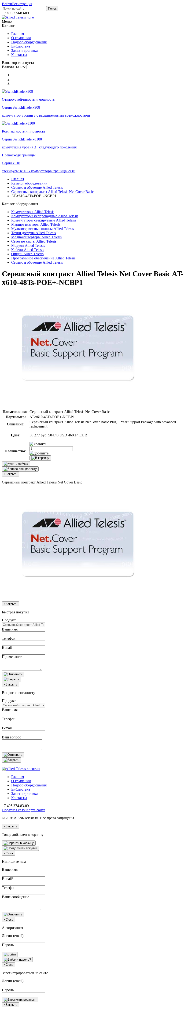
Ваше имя (10, 629)
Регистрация (22, 4)
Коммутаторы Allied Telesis (32, 212)
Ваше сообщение (15, 897)
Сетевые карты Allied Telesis (33, 241)
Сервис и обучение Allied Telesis (37, 187)
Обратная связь (14, 810)
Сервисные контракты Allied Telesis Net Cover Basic (52, 192)
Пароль (8, 945)
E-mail (7, 647)
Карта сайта (35, 810)
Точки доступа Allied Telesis (33, 233)
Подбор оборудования (29, 42)
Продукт (9, 620)
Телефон (8, 638)
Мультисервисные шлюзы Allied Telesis (42, 229)
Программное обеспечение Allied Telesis (43, 258)
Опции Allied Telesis (27, 254)
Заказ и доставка (24, 50)
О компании (21, 38)
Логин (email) (12, 936)
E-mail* (8, 879)
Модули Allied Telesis (28, 245)
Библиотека (20, 46)
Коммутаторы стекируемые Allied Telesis (43, 220)
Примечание (12, 657)
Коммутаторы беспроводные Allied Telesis (44, 216)
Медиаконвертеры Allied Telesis (36, 237)
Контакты (19, 55)
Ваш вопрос (11, 737)
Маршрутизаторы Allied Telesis (35, 224)
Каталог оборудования (29, 183)
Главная (17, 34)
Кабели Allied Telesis (27, 250)
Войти (7, 4)
